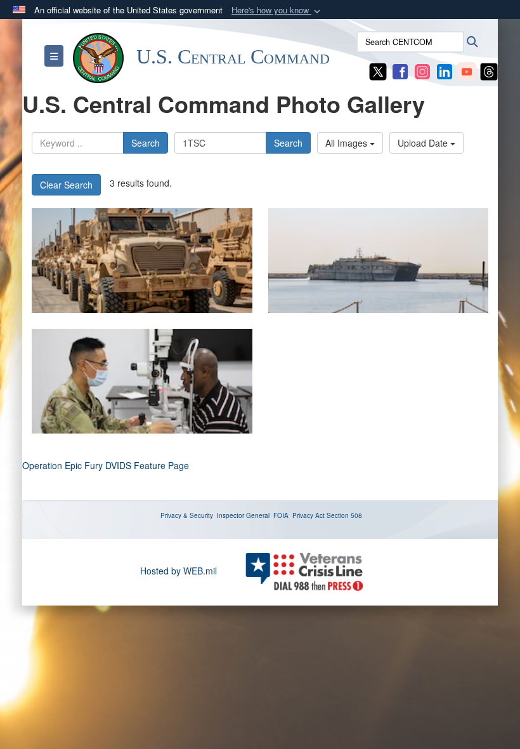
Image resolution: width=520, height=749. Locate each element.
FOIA (281, 515)
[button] (277, 10)
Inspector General (243, 515)
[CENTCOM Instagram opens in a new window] (422, 70)
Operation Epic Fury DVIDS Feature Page (105, 465)
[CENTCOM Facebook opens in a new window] (400, 70)
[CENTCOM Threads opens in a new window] (489, 70)
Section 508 (344, 515)
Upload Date (424, 142)
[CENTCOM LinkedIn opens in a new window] (444, 70)
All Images (347, 142)
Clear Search (66, 184)
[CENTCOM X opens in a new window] (378, 70)
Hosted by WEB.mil (178, 570)
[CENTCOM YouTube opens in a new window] (467, 70)
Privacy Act (308, 515)
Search (145, 142)
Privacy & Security (186, 515)
